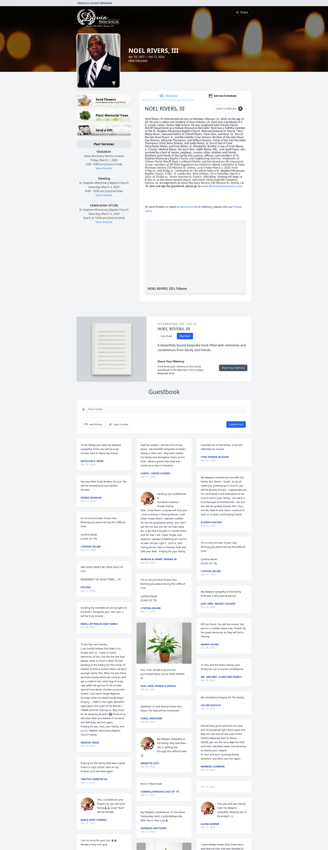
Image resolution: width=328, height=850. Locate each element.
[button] (164, 643)
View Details (103, 168)
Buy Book (185, 336)
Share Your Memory (233, 367)
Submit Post (236, 424)
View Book (166, 336)
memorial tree (188, 207)
